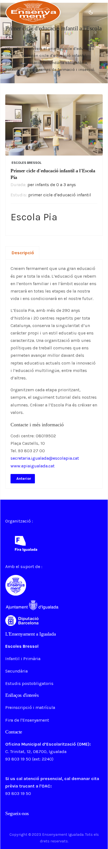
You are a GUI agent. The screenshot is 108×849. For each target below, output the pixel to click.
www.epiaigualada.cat (33, 465)
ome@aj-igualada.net (26, 766)
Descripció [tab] (23, 252)
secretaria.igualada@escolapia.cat (45, 458)
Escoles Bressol (27, 163)
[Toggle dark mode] (91, 12)
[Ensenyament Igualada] (33, 12)
